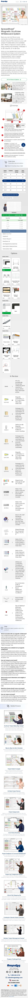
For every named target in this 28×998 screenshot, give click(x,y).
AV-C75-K (6, 495)
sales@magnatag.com (18, 89)
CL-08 (6, 590)
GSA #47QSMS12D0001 (14, 982)
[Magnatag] (14, 965)
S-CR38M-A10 (5, 484)
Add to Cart (17, 215)
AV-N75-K (6, 508)
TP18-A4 (6, 521)
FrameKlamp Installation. (7, 671)
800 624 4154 (15, 88)
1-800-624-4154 (15, 975)
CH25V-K (6, 429)
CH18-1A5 (6, 402)
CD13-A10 (6, 471)
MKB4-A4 (6, 544)
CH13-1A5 (6, 457)
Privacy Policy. (11, 996)
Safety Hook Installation (17, 670)
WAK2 (6, 615)
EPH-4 (6, 572)
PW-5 (6, 601)
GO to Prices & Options (13, 79)
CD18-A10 (6, 416)
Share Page (15, 105)
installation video (14, 666)
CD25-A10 (6, 443)
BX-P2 (6, 534)
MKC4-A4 (6, 555)
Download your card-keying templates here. (14, 152)
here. (20, 701)
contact (14, 86)
